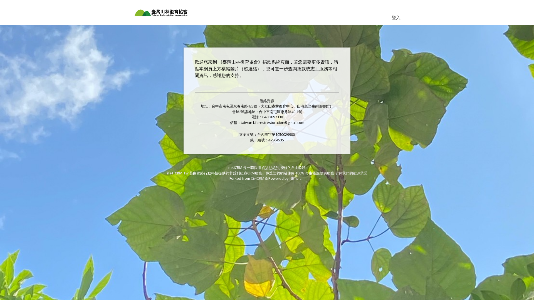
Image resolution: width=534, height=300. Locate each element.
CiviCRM (257, 178)
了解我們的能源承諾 (351, 173)
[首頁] (161, 12)
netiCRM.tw (178, 173)
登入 (396, 17)
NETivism (297, 178)
